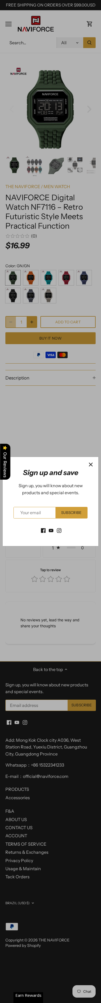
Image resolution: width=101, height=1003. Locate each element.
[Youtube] (51, 530)
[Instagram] (59, 530)
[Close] (91, 464)
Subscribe (71, 512)
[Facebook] (43, 530)
